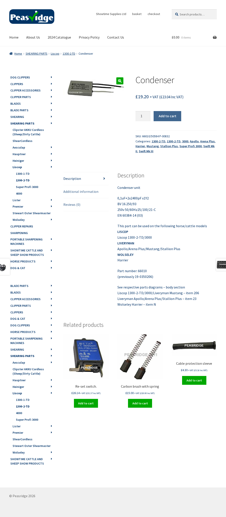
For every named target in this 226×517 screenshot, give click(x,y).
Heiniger (18, 161)
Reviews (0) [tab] (71, 204)
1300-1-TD (23, 174)
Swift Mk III (146, 151)
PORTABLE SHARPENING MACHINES (26, 241)
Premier (18, 206)
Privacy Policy (89, 37)
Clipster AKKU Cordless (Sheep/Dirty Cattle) (28, 132)
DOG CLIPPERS (20, 77)
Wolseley (19, 220)
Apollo (194, 141)
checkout (154, 14)
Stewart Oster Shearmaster (32, 213)
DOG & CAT (17, 268)
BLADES (15, 104)
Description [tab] (72, 178)
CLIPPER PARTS (20, 97)
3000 (185, 141)
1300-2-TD (69, 54)
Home (14, 37)
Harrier (140, 146)
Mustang (153, 146)
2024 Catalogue (59, 37)
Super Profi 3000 (190, 146)
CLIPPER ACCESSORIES (25, 90)
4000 (19, 193)
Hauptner (19, 154)
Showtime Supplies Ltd (111, 14)
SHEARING (17, 117)
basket (136, 14)
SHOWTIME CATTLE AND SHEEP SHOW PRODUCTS (27, 252)
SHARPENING (19, 233)
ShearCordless (22, 141)
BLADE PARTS (19, 110)
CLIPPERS (16, 84)
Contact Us (115, 37)
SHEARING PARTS (36, 54)
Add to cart (167, 116)
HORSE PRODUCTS (23, 261)
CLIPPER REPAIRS (21, 226)
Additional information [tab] (80, 191)
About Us (33, 37)
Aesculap (19, 147)
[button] (119, 80)
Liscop (55, 54)
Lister (17, 200)
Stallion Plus (169, 146)
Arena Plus (207, 141)
